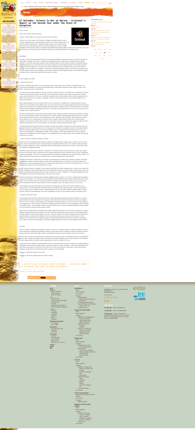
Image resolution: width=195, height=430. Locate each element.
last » (103, 58)
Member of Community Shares (139, 288)
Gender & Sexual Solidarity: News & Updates (85, 395)
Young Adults (64, 2)
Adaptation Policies (84, 332)
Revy (80, 373)
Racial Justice (81, 421)
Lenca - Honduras (84, 416)
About (77, 290)
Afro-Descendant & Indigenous (59, 307)
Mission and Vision (56, 291)
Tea (80, 386)
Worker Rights (81, 348)
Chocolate (82, 380)
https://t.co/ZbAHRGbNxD (110, 318)
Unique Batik (82, 375)
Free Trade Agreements (85, 347)
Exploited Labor (55, 302)
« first (94, 49)
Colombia (53, 311)
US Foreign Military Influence (85, 302)
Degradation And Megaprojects (86, 317)
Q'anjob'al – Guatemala (85, 418)
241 (100, 55)
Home (22, 2)
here (23, 252)
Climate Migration (84, 333)
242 (104, 55)
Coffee (81, 378)
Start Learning (55, 339)
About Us (28, 2)
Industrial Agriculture (85, 320)
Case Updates (55, 323)
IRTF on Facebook (105, 301)
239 (109, 52)
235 (110, 49)
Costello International (85, 372)
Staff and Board (55, 293)
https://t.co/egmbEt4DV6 (119, 310)
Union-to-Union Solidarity (86, 350)
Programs (78, 296)
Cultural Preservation (83, 413)
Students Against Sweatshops (87, 352)
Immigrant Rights (82, 307)
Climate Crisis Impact (85, 330)
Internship (54, 332)
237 (101, 52)
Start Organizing (55, 337)
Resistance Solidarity (83, 323)
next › (110, 55)
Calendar (81, 2)
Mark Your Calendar (8, 22)
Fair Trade (53, 303)
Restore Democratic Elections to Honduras (87, 299)
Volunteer (53, 336)
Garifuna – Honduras (84, 414)
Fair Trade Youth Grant (57, 328)
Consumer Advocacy (83, 376)
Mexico (53, 317)
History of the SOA (84, 305)
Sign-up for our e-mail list (58, 342)
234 (105, 49)
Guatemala (54, 314)
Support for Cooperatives (85, 367)
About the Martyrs (56, 295)
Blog (93, 2)
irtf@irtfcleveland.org (111, 297)
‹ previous (99, 49)
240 (95, 55)
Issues (35, 2)
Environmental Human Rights (59, 300)
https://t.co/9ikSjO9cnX (119, 307)
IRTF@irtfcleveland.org (5, 13)
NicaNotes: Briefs (95, 27)
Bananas (81, 381)
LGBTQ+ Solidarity (82, 401)
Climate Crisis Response (84, 328)
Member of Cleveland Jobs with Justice (139, 298)
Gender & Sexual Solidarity (38, 271)
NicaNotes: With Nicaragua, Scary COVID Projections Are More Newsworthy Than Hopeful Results (100, 32)
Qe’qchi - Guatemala (84, 419)
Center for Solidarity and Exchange (86, 369)
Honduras (53, 315)
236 (96, 52)
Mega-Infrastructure (84, 322)
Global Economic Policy (84, 345)
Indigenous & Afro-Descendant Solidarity (82, 405)
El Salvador (29, 271)
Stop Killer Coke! (83, 353)
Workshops (54, 330)
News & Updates (80, 292)
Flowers (81, 383)
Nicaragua (53, 319)
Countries (41, 2)
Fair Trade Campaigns (85, 385)
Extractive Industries (84, 318)
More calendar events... (9, 87)
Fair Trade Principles (83, 388)
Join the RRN (54, 324)
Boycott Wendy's (83, 355)
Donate (87, 2)
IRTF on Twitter (108, 301)
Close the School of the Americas (87, 304)
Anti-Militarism (22, 271)
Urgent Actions (55, 340)
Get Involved (73, 2)
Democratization (82, 297)
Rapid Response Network (52, 2)
